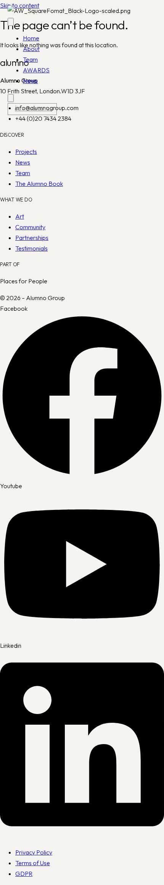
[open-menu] (11, 22)
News (30, 81)
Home (31, 38)
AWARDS (36, 70)
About (31, 49)
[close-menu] (11, 98)
